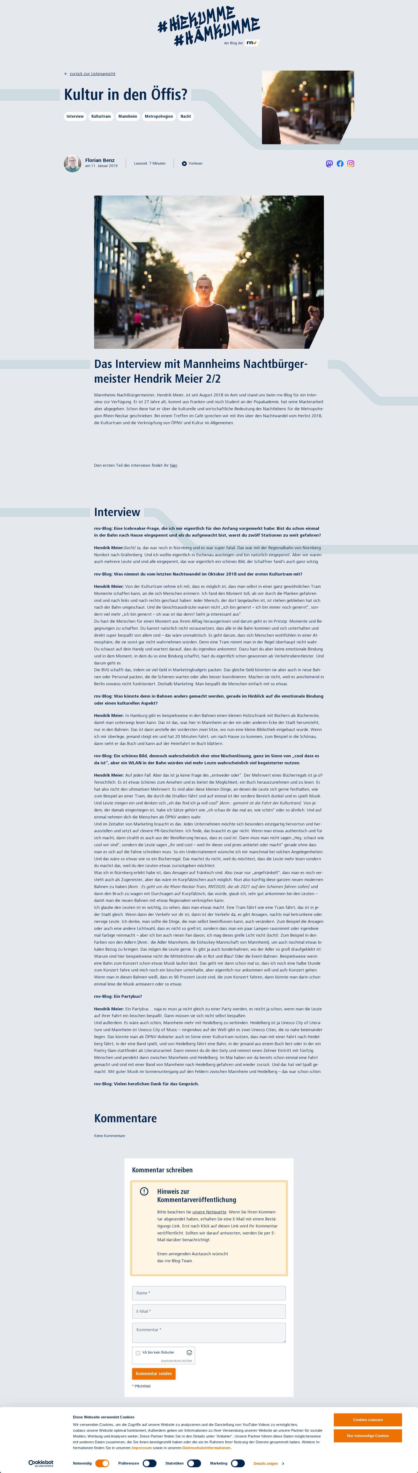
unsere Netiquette (209, 1212)
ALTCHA (187, 1361)
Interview (75, 116)
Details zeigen (266, 1463)
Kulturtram (101, 116)
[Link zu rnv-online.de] (242, 42)
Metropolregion (159, 116)
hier (173, 465)
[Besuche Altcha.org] (189, 1352)
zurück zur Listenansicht (92, 73)
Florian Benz (100, 160)
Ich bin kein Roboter (158, 1352)
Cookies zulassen (368, 1420)
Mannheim (128, 116)
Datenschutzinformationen (207, 1448)
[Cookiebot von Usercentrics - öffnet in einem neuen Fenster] (41, 1463)
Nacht (186, 116)
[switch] (150, 1463)
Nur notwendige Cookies (368, 1436)
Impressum (142, 1448)
